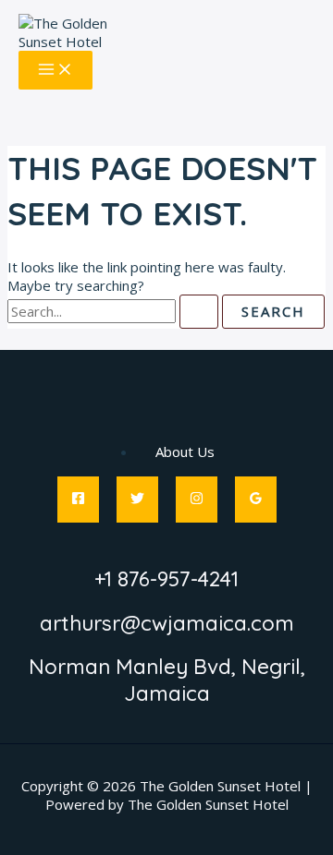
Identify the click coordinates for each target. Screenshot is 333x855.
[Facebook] (78, 499)
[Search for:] (114, 311)
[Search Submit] (198, 312)
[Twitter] (137, 499)
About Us (185, 451)
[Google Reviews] (256, 499)
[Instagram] (196, 499)
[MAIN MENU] (55, 70)
